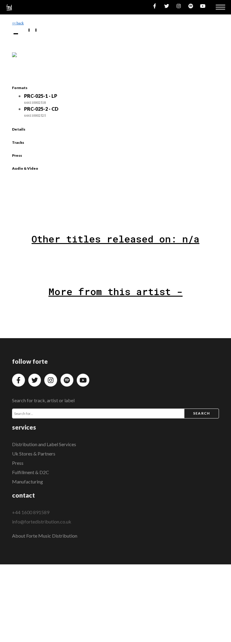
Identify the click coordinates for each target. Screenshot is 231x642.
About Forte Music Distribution (44, 536)
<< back (18, 23)
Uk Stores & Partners (33, 453)
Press (17, 463)
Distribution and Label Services (44, 444)
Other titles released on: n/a (115, 238)
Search (201, 413)
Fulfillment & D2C (30, 472)
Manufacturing (27, 481)
